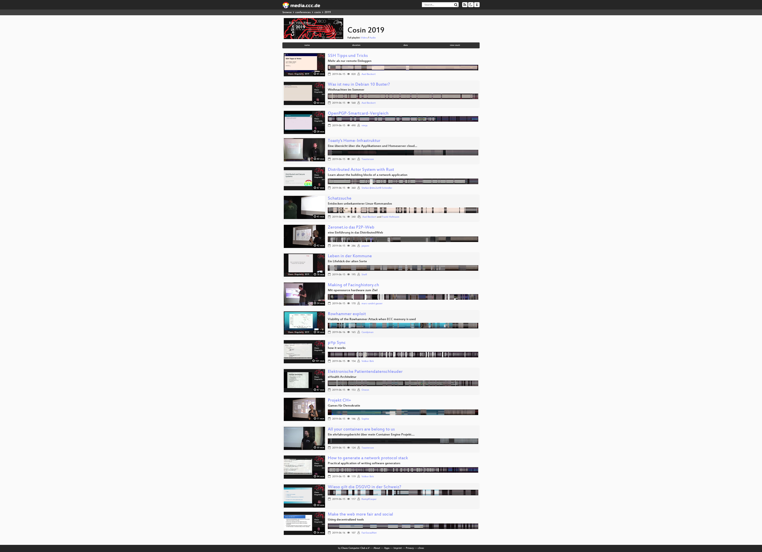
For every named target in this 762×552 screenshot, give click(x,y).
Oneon (365, 390)
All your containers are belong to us (361, 429)
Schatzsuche (339, 198)
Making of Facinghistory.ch (353, 285)
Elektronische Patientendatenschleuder (365, 371)
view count (455, 45)
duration (356, 45)
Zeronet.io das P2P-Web (351, 227)
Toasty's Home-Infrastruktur (354, 141)
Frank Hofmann (390, 217)
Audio (372, 37)
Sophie (365, 419)
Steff (364, 274)
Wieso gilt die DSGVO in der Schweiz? (364, 487)
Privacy (410, 548)
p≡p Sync (337, 343)
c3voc (421, 548)
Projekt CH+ (339, 400)
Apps (387, 548)
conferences (303, 12)
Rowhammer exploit (347, 314)
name (307, 45)
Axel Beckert (369, 74)
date (405, 45)
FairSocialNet (369, 533)
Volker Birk (368, 361)
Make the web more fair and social (360, 514)
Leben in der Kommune (350, 256)
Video (364, 37)
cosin (317, 12)
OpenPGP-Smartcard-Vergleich (358, 113)
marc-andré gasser (372, 303)
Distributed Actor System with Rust (361, 169)
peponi (365, 246)
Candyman (367, 332)
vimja (365, 125)
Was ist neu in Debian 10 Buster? (359, 84)
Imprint (398, 548)
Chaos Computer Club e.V (355, 548)
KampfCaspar (369, 499)
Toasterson (368, 159)
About (376, 548)
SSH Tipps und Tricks (348, 56)
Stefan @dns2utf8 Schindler (377, 188)
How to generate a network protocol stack (368, 458)
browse (287, 12)
